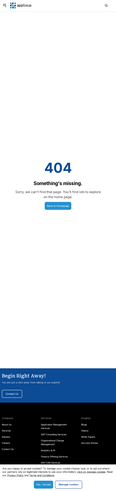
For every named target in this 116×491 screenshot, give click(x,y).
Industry (6, 436)
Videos (84, 430)
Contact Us (12, 393)
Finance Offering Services (54, 456)
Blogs (84, 424)
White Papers (88, 436)
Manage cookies (68, 484)
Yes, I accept (43, 484)
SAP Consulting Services (53, 434)
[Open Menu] (4, 5)
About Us (6, 424)
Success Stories (89, 443)
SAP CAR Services (50, 462)
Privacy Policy (15, 475)
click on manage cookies (91, 471)
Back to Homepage (58, 205)
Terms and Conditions (41, 475)
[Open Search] (106, 5)
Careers (6, 443)
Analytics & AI (48, 450)
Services (6, 430)
